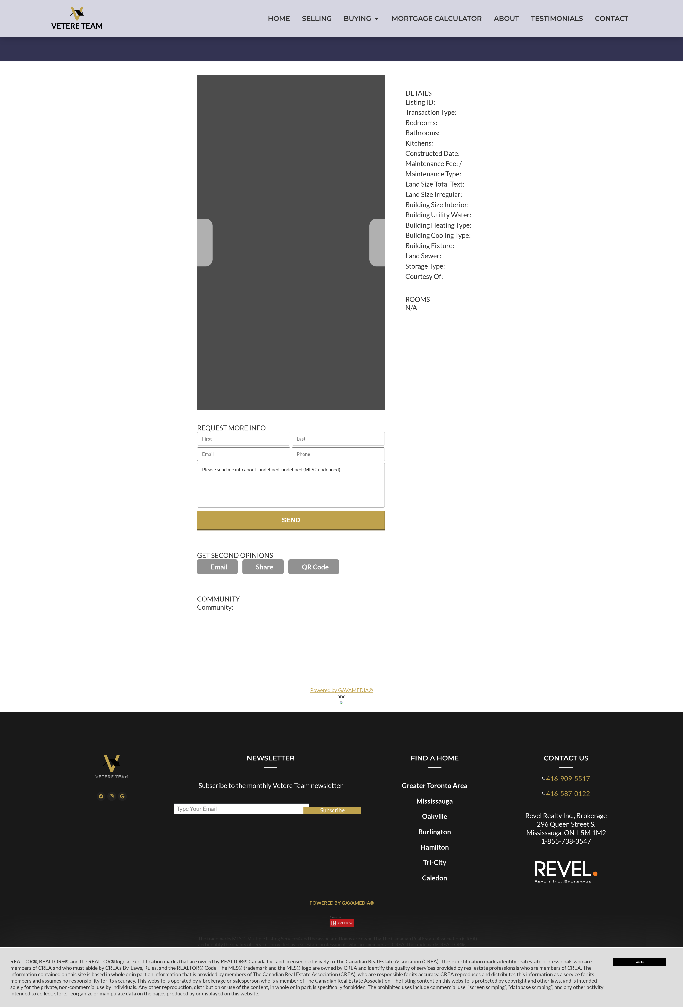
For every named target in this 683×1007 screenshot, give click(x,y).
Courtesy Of (423, 276)
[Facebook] (101, 796)
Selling (317, 18)
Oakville (434, 816)
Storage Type (424, 266)
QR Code (315, 567)
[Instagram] (111, 796)
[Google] (122, 796)
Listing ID (419, 102)
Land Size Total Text (434, 184)
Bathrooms (421, 133)
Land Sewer (422, 256)
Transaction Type (430, 112)
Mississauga (434, 801)
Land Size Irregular (432, 194)
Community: (215, 607)
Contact (611, 18)
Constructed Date (431, 153)
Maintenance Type (432, 174)
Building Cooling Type (437, 235)
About (506, 18)
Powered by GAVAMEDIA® (341, 690)
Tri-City (434, 862)
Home (279, 18)
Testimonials (557, 18)
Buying (357, 18)
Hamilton (434, 847)
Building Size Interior (436, 204)
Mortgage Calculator (437, 18)
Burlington (434, 832)
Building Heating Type (437, 225)
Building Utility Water (437, 215)
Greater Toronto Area (434, 785)
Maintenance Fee (430, 163)
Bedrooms (420, 122)
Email (219, 567)
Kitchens (418, 143)
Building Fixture (428, 245)
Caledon (434, 878)
